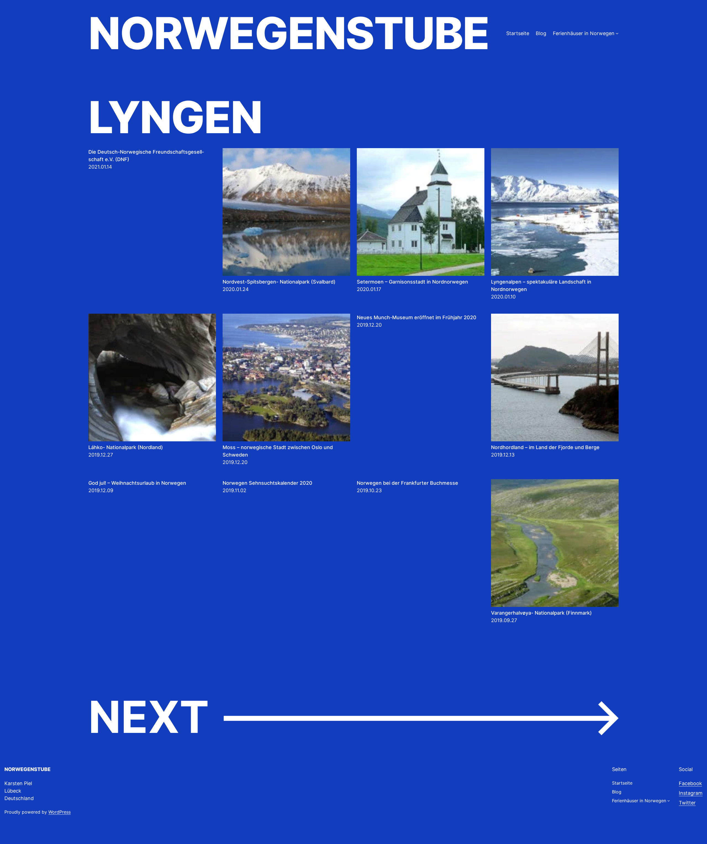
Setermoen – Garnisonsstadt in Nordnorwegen (412, 282)
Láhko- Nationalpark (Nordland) (125, 447)
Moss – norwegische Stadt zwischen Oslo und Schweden (278, 451)
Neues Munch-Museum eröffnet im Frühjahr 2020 (416, 317)
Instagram (691, 793)
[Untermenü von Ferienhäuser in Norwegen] (617, 33)
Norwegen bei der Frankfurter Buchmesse (407, 483)
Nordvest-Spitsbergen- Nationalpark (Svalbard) (279, 282)
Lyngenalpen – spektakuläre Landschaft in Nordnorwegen (541, 285)
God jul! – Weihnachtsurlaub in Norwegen (137, 483)
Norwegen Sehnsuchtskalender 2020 (267, 483)
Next (353, 717)
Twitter (687, 803)
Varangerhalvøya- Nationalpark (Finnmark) (541, 613)
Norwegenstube (288, 33)
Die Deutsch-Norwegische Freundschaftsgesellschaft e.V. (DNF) (146, 155)
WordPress (59, 812)
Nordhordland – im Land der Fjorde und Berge (545, 447)
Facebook (690, 783)
